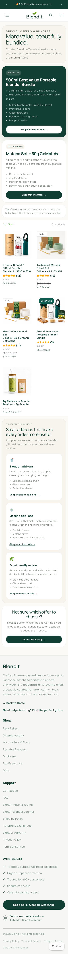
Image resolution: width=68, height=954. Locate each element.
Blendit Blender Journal (18, 811)
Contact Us (10, 790)
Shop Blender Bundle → (34, 129)
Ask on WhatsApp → (34, 639)
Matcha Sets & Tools (16, 742)
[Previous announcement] (7, 4)
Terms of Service (14, 846)
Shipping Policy (13, 818)
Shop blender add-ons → (24, 494)
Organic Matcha (13, 735)
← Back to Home (14, 703)
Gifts (6, 770)
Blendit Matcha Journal (18, 804)
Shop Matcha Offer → (34, 194)
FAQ (5, 797)
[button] (7, 15)
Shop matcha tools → (22, 544)
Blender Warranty (14, 832)
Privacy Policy (12, 839)
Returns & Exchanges (17, 825)
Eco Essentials (12, 763)
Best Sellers (11, 728)
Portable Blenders (15, 749)
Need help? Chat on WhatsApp (34, 904)
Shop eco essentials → (23, 593)
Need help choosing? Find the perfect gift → (33, 710)
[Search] (51, 15)
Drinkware (9, 756)
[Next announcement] (61, 4)
